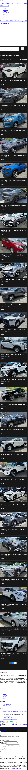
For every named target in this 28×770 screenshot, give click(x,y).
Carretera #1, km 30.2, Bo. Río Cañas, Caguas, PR (13, 3)
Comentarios (3, 746)
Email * (2, 742)
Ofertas (5, 11)
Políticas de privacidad (13, 724)
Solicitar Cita (6, 705)
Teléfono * (3, 743)
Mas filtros (26, 48)
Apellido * (2, 740)
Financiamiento (7, 13)
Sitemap (10, 726)
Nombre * (2, 739)
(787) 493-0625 (4, 6)
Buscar (22, 48)
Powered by (3, 721)
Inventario (5, 10)
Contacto (5, 14)
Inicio (4, 8)
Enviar (2, 749)
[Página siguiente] (18, 663)
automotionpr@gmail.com (10, 719)
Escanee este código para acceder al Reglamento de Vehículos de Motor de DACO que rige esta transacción (13, 729)
